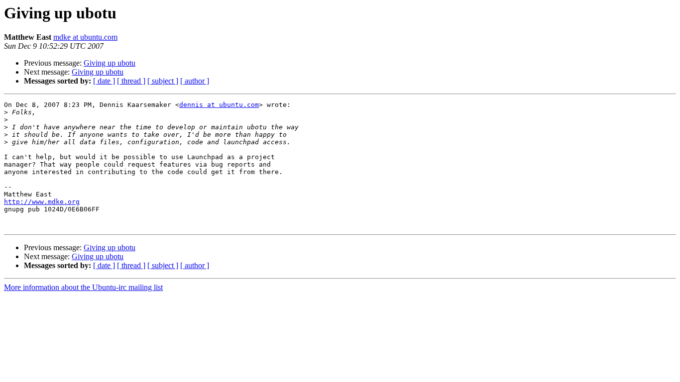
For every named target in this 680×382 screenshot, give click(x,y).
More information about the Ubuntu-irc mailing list (83, 287)
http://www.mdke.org (42, 201)
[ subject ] (162, 81)
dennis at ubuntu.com (219, 104)
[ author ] (194, 81)
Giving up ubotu (109, 63)
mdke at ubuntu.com (85, 37)
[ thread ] (131, 81)
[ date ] (104, 81)
